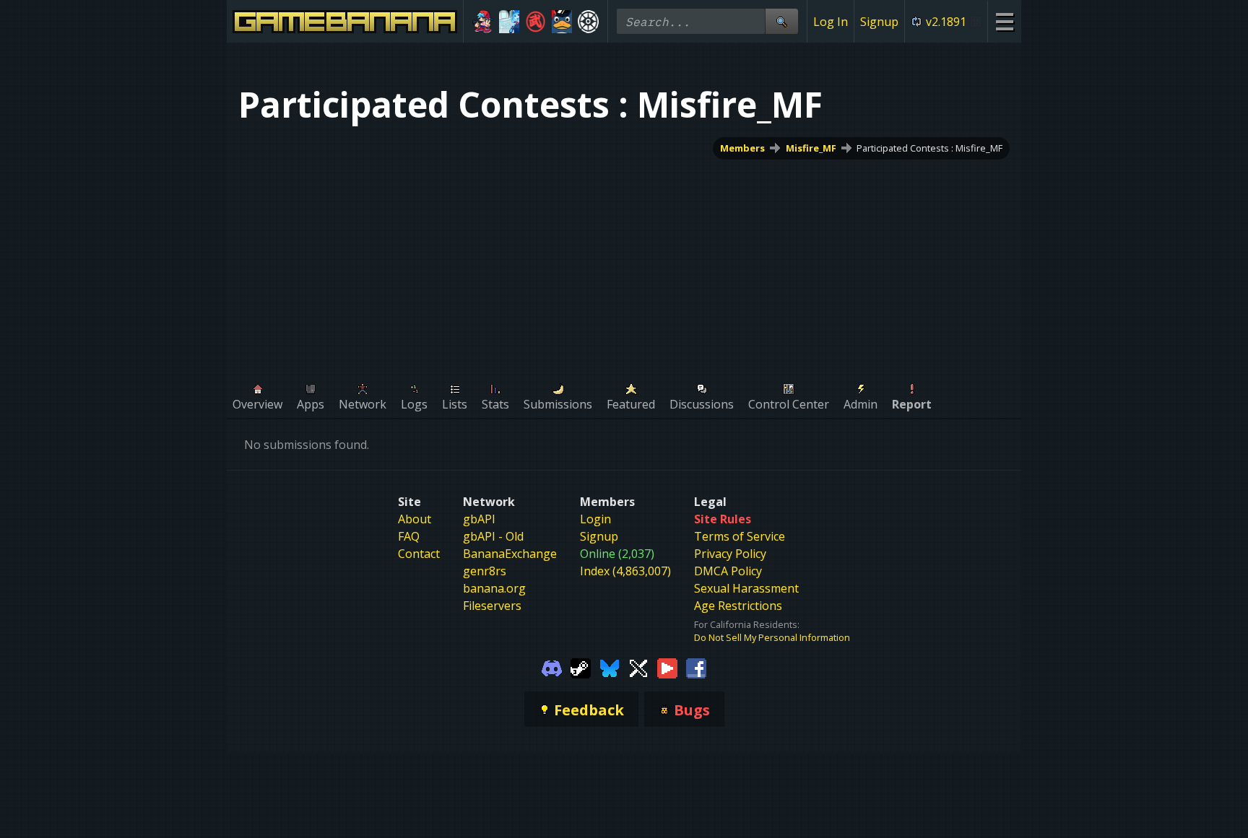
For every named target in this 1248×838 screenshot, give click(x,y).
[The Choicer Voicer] (509, 21)
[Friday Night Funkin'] (482, 21)
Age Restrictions (738, 606)
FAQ (409, 536)
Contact (419, 554)
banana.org (494, 588)
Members (742, 147)
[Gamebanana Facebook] (696, 667)
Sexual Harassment (746, 588)
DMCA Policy (728, 571)
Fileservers (492, 606)
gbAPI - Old (493, 536)
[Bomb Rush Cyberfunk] (562, 21)
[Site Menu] (1004, 21)
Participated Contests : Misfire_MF (929, 147)
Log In (830, 22)
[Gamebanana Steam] (580, 667)
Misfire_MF (811, 147)
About (414, 519)
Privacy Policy (730, 554)
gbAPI (479, 519)
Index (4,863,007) (625, 571)
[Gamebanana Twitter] (638, 667)
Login (595, 519)
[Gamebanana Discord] (551, 667)
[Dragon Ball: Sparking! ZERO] (535, 21)
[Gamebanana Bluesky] (609, 667)
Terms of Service (739, 536)
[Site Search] (781, 21)
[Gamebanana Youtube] (667, 667)
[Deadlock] (588, 21)
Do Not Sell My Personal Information (772, 637)
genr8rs (484, 571)
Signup (879, 22)
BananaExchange (510, 554)
